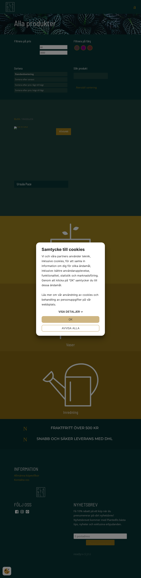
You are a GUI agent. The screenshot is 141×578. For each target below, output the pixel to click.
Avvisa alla (70, 328)
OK (70, 319)
